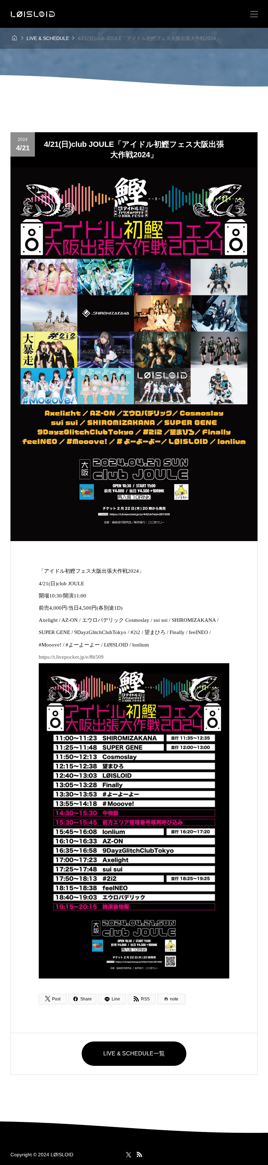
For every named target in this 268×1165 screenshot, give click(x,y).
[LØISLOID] (32, 14)
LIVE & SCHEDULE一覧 (134, 1053)
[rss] (139, 1154)
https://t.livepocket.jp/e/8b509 (71, 657)
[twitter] (128, 1154)
